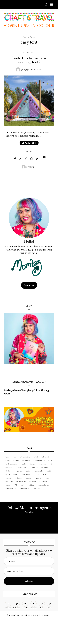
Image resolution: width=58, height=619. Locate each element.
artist (36, 457)
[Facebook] (15, 158)
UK (16, 485)
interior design (40, 474)
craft (50, 460)
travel (8, 485)
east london (22, 467)
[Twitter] (20, 158)
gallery (19, 471)
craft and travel (11, 464)
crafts (23, 464)
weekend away (43, 485)
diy (51, 464)
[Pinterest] (26, 158)
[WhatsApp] (31, 158)
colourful (26, 460)
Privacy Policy (47, 615)
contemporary (39, 460)
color (8, 460)
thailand (33, 481)
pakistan (29, 478)
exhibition (34, 467)
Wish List (36, 488)
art (15, 457)
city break (45, 457)
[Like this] (42, 158)
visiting (31, 485)
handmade (39, 471)
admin (26, 70)
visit (22, 485)
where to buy (11, 488)
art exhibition (25, 457)
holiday (49, 471)
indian (16, 474)
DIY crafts (9, 467)
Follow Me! (29, 512)
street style (21, 481)
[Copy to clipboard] (37, 158)
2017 (7, 457)
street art (9, 481)
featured (9, 471)
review (49, 478)
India (8, 474)
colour (16, 460)
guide (28, 471)
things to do (44, 481)
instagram (26, 474)
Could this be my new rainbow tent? (29, 60)
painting (19, 478)
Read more (29, 285)
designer (42, 464)
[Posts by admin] (18, 70)
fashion (45, 467)
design (32, 464)
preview (39, 478)
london (8, 478)
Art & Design (28, 52)
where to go (24, 488)
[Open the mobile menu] (51, 4)
